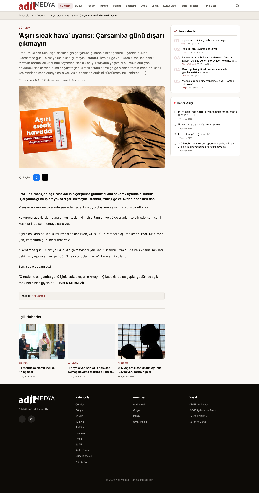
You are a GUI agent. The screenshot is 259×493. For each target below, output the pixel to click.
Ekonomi (131, 5)
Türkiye (104, 5)
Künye (136, 410)
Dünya (79, 5)
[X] (31, 419)
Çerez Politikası (198, 415)
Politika (117, 5)
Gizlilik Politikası (198, 404)
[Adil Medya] (37, 5)
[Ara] (237, 5)
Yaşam (91, 5)
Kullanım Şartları (198, 421)
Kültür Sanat (170, 5)
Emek (143, 5)
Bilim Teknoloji (190, 5)
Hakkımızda (139, 404)
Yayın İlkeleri (139, 421)
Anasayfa (24, 15)
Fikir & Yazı (209, 5)
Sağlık (155, 5)
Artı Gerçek (38, 295)
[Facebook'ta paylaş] (36, 177)
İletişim (136, 415)
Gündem (65, 5)
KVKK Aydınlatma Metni (202, 410)
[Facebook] (22, 419)
